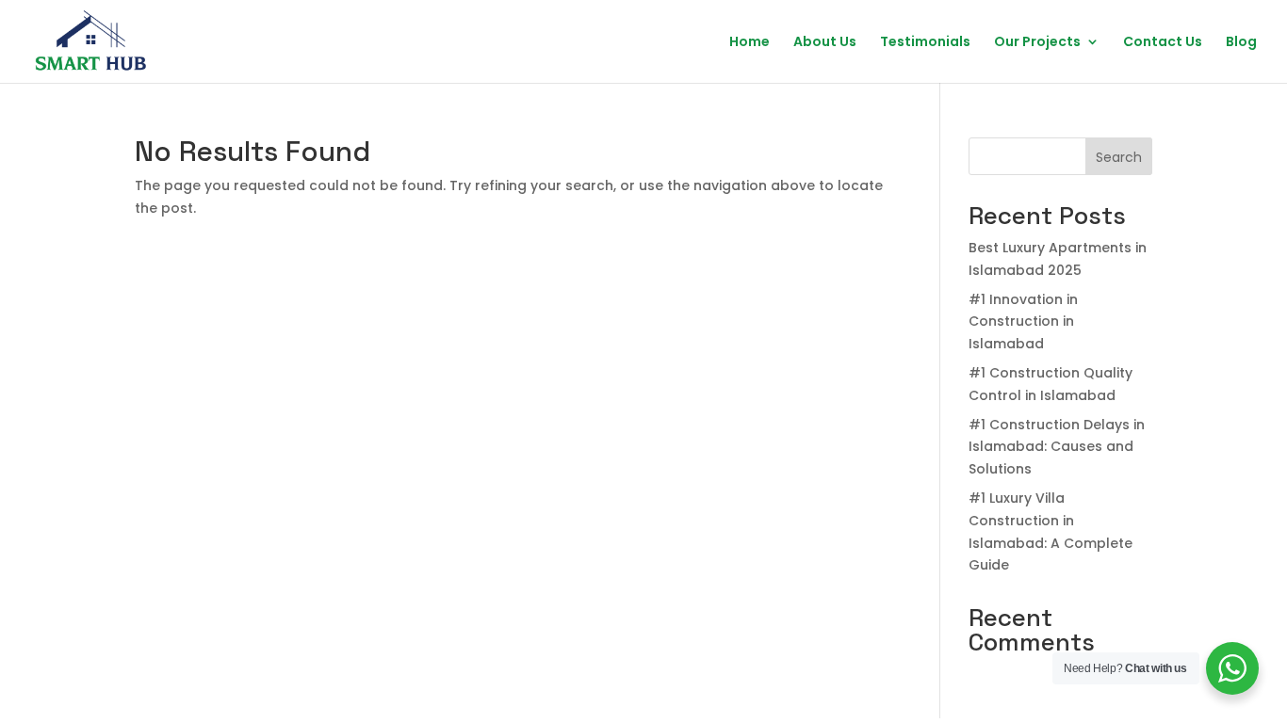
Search (1119, 157)
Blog (1241, 43)
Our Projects (1037, 43)
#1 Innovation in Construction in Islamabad (1023, 322)
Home (749, 43)
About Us (824, 43)
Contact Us (1162, 43)
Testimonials (925, 43)
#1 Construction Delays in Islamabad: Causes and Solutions (1057, 447)
